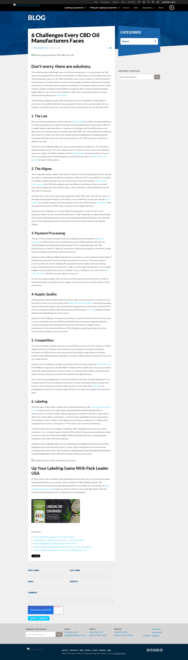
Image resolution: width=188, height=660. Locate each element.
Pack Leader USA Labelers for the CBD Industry (54, 537)
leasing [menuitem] (102, 650)
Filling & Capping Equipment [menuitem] (103, 7)
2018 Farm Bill (78, 121)
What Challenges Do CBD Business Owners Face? (55, 543)
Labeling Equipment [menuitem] (74, 7)
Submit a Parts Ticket (97, 635)
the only (90, 309)
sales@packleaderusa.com (75, 635)
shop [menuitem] (109, 650)
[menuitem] (139, 2)
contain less (101, 202)
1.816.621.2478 (120, 632)
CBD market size (104, 364)
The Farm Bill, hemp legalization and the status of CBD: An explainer (63, 547)
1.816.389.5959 (96, 632)
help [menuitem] (81, 650)
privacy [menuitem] (88, 650)
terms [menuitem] (94, 650)
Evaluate (96, 386)
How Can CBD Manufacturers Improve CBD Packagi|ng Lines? (60, 550)
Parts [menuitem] (136, 7)
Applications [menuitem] (148, 7)
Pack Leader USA (41, 48)
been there (61, 95)
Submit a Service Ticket (123, 635)
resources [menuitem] (74, 650)
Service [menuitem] (126, 7)
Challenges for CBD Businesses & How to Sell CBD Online (59, 540)
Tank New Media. (119, 653)
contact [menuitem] (65, 650)
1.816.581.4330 (71, 632)
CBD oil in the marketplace (80, 303)
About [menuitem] (161, 7)
